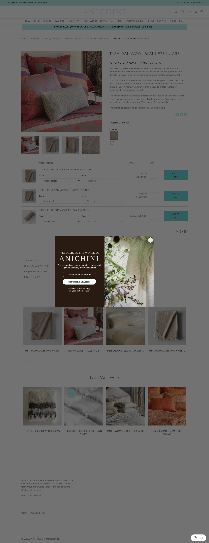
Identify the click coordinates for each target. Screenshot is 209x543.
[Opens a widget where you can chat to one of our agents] (198, 538)
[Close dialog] (150, 239)
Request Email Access (79, 282)
